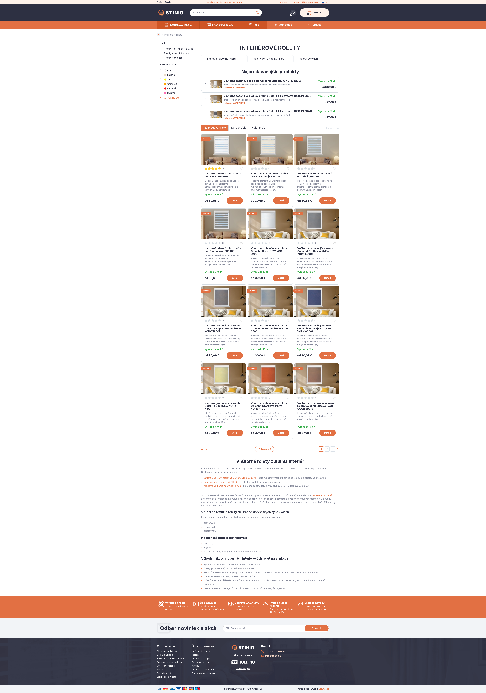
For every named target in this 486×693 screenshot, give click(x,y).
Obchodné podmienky (167, 651)
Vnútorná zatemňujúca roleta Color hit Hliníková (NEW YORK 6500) (270, 328)
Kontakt (167, 2)
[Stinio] (171, 12)
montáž (328, 495)
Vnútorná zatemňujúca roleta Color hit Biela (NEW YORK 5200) (262, 80)
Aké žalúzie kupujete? (202, 658)
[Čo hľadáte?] (226, 12)
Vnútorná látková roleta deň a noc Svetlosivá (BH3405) (223, 250)
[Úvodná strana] (158, 34)
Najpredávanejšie (215, 127)
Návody (195, 666)
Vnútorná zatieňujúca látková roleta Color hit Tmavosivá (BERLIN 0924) (268, 111)
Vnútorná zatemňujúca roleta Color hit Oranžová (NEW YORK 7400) (269, 405)
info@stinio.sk (311, 2)
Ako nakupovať (164, 673)
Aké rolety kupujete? (201, 662)
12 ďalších (263, 449)
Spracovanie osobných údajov (171, 662)
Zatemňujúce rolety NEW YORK (220, 482)
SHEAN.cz (324, 689)
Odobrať (316, 628)
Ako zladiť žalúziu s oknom (204, 669)
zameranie (317, 495)
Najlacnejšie (238, 127)
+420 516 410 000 (291, 2)
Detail (234, 200)
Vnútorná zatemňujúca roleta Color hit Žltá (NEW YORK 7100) (223, 405)
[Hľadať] (257, 12)
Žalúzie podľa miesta (166, 677)
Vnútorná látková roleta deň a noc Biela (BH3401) (223, 175)
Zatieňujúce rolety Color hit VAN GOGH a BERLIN (230, 478)
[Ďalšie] (338, 448)
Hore (206, 449)
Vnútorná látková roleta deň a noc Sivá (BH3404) (315, 175)
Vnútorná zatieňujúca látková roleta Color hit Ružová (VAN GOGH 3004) (315, 405)
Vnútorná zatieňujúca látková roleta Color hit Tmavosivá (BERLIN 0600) (268, 95)
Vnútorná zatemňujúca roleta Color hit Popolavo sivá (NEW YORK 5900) (223, 328)
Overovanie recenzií (166, 666)
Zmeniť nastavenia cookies (204, 673)
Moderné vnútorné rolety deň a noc (222, 486)
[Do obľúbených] (241, 168)
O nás (159, 2)
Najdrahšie (258, 127)
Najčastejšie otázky (201, 651)
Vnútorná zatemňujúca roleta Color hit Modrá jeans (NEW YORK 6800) (315, 328)
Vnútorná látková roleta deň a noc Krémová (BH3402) (269, 175)
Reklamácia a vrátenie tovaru (170, 658)
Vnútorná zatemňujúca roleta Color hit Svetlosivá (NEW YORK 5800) (315, 251)
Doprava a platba (165, 655)
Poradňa (195, 655)
